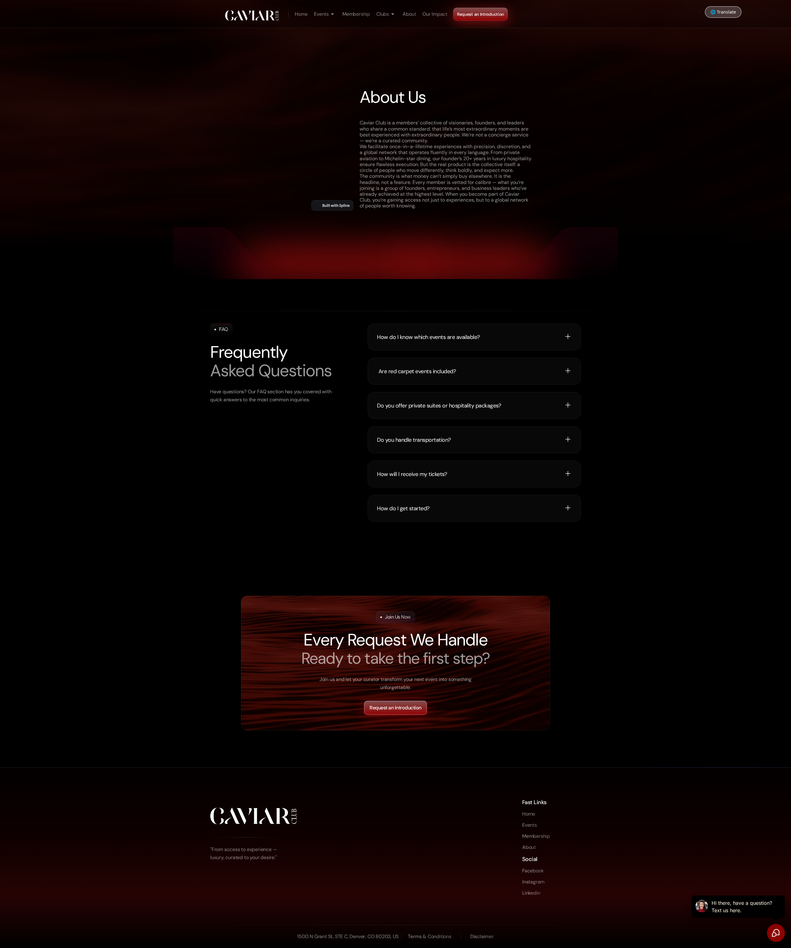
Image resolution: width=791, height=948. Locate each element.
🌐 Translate (723, 12)
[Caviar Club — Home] (252, 14)
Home (301, 14)
